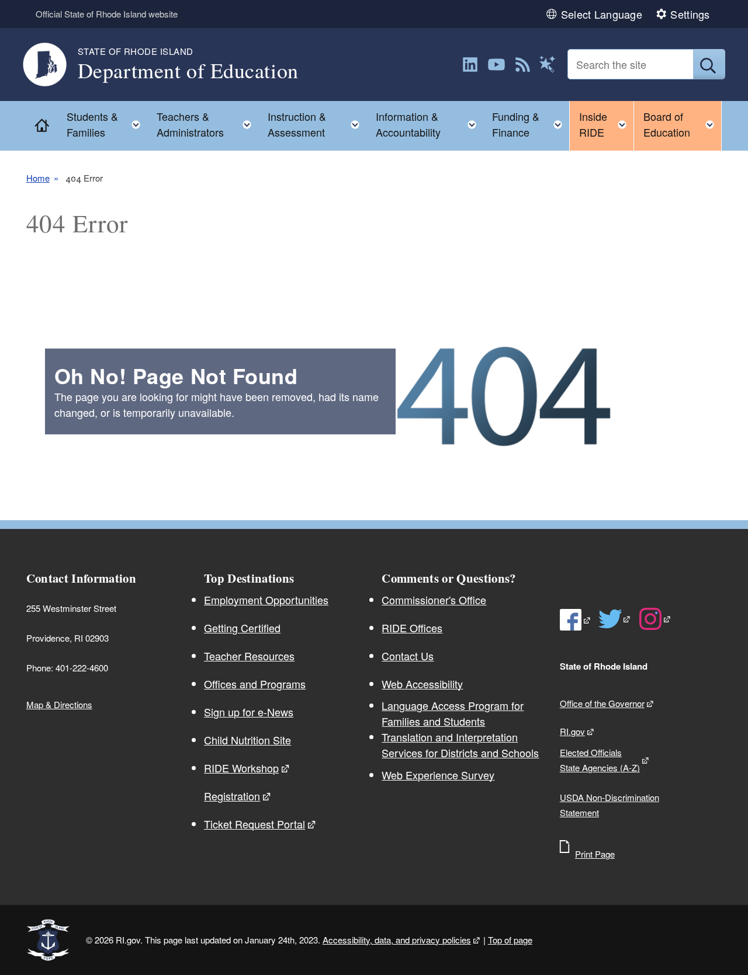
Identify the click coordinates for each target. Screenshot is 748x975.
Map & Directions (59, 704)
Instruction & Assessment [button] (317, 124)
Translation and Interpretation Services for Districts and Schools (460, 744)
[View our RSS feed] (523, 64)
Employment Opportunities (266, 599)
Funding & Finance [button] (530, 124)
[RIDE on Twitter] (615, 619)
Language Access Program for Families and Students (453, 713)
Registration (232, 795)
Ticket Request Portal (254, 823)
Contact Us (408, 655)
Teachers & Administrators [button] (208, 124)
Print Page (595, 854)
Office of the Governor (602, 703)
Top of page (510, 940)
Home (38, 178)
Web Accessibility (422, 683)
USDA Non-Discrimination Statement (609, 805)
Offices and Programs (255, 683)
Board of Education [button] (682, 124)
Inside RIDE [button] (606, 124)
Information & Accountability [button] (429, 124)
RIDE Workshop (241, 767)
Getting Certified (242, 627)
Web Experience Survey (438, 774)
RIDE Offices (412, 627)
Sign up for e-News (248, 711)
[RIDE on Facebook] (575, 619)
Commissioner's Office (434, 599)
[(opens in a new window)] (470, 64)
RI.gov (572, 731)
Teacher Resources (249, 655)
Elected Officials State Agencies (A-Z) (600, 760)
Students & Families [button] (107, 124)
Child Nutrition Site (247, 739)
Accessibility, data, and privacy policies (397, 940)
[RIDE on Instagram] (655, 619)
